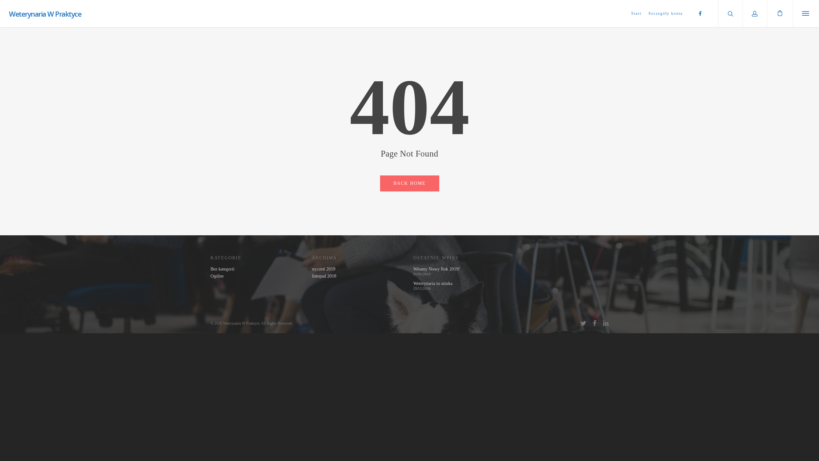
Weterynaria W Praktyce (45, 13)
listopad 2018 (324, 276)
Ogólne (217, 276)
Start (636, 13)
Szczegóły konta (665, 13)
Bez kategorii (223, 269)
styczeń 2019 (323, 269)
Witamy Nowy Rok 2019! (436, 269)
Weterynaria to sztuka (432, 283)
